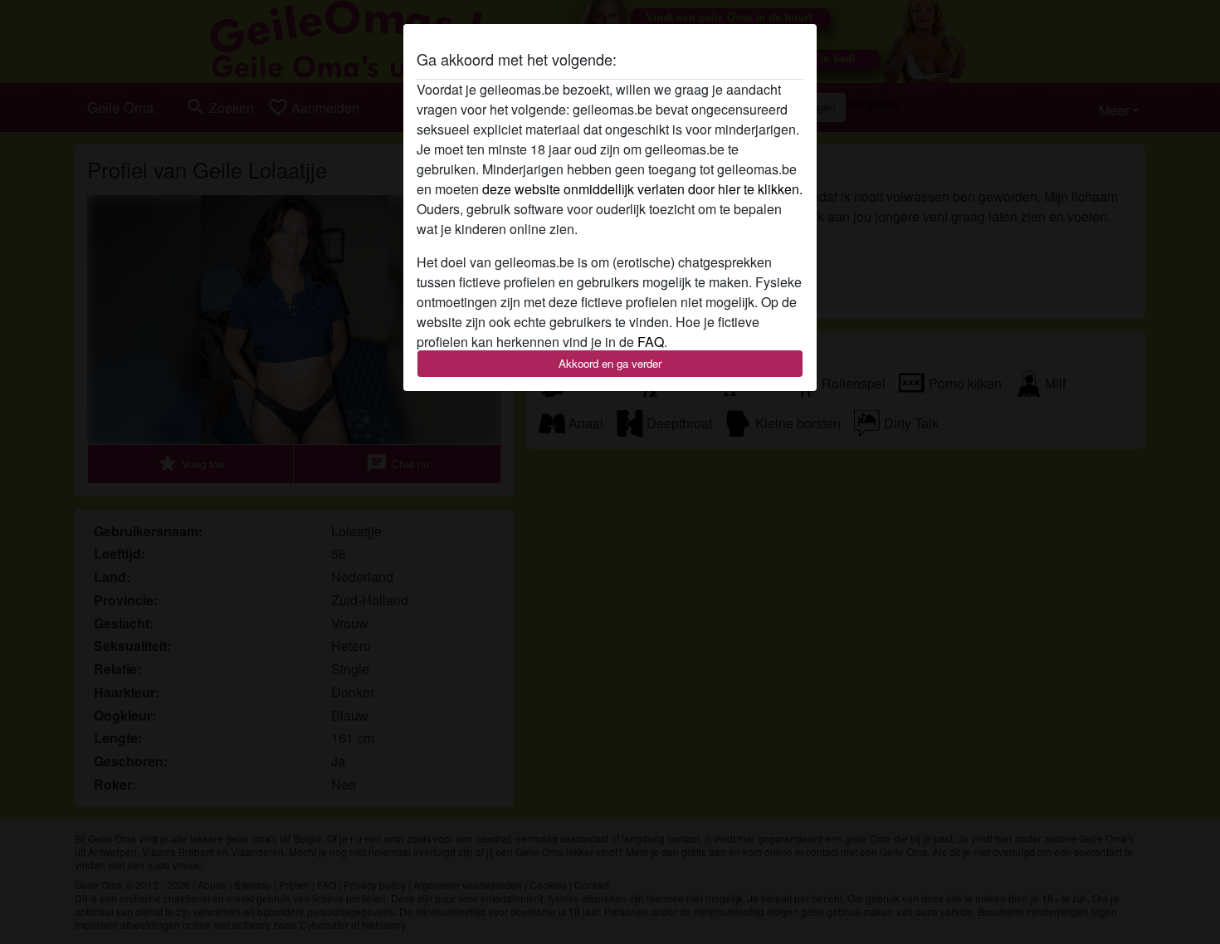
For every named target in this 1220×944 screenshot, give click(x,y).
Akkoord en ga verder (610, 363)
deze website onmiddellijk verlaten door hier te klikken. (642, 188)
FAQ (650, 341)
